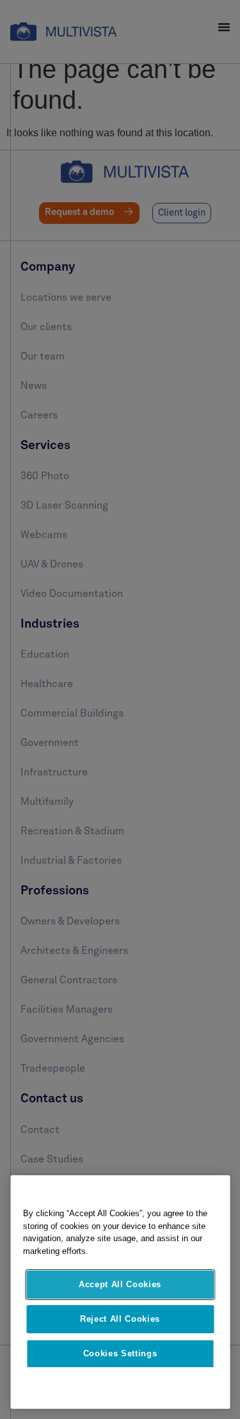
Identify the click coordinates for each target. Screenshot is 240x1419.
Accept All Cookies (120, 1284)
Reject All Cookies (120, 1319)
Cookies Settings (120, 1353)
